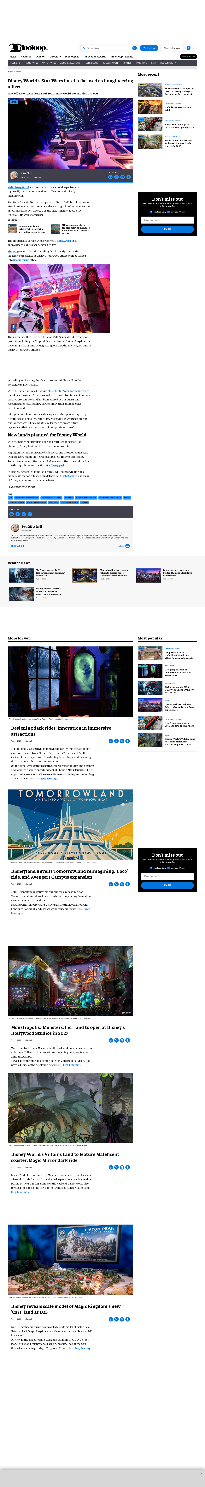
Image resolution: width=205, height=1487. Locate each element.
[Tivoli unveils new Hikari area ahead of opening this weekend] (70, 1395)
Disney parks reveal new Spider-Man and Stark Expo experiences (177, 572)
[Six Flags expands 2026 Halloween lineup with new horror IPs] (21, 575)
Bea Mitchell (27, 173)
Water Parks (49, 63)
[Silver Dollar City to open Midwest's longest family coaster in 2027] (150, 141)
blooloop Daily (160, 212)
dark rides (169, 666)
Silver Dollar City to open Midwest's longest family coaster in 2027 (178, 143)
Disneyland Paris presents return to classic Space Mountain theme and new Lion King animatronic (114, 574)
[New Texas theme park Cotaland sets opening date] (150, 123)
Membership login (172, 48)
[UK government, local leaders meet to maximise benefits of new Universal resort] (55, 228)
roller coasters (172, 137)
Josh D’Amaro (69, 475)
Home (10, 71)
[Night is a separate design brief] (150, 106)
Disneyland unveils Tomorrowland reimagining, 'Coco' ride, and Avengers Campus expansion (69, 874)
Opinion (40, 56)
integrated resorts (173, 85)
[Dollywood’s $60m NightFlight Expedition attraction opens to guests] (12, 228)
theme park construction (26, 498)
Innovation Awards (95, 56)
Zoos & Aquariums (70, 63)
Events (129, 56)
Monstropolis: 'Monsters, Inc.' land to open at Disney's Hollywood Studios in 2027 (68, 1030)
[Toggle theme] (188, 48)
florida (84, 502)
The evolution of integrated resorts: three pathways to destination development (179, 91)
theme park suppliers (36, 502)
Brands (127, 63)
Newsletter (188, 56)
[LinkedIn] (127, 546)
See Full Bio (18, 546)
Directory (55, 56)
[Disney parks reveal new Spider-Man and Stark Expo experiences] (148, 575)
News (13, 56)
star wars (53, 502)
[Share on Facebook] (128, 177)
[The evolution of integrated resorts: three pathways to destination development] (150, 89)
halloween (170, 683)
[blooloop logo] (29, 48)
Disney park (57, 465)
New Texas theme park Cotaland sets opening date (179, 126)
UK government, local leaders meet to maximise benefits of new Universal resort (76, 229)
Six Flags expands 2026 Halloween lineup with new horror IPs (50, 572)
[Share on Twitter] (116, 177)
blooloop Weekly (178, 212)
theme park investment (86, 498)
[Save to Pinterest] (122, 177)
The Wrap (13, 251)
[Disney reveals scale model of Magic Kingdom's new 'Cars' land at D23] (70, 1259)
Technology (91, 63)
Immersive (141, 63)
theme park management (110, 498)
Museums (15, 63)
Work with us (149, 48)
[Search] (134, 48)
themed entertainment (51, 498)
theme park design (69, 502)
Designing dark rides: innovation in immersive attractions (178, 672)
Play (153, 63)
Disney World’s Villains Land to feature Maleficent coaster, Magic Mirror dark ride (180, 742)
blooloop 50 (72, 56)
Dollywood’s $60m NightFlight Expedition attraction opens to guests (33, 229)
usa (10, 498)
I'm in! (167, 229)
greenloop (117, 56)
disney (127, 498)
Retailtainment (110, 63)
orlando (69, 498)
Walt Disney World (18, 187)
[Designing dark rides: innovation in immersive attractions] (70, 681)
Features (26, 56)
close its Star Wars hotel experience (68, 391)
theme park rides (16, 502)
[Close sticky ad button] (201, 1473)
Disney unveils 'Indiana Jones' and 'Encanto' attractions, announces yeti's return (48, 592)
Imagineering (21, 259)
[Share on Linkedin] (110, 177)
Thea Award (64, 240)
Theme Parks (31, 63)
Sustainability (168, 63)
